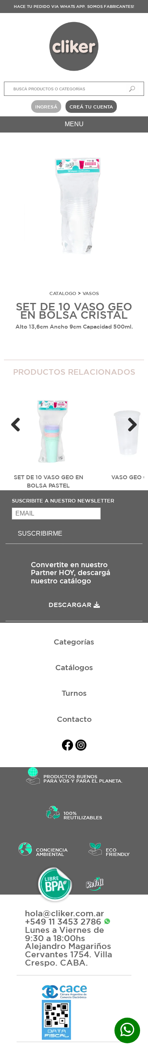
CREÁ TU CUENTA (91, 106)
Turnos (74, 693)
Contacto (74, 719)
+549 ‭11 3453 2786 (64, 921)
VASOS (90, 293)
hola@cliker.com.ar (64, 913)
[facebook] (67, 746)
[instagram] (80, 746)
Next (132, 425)
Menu (74, 124)
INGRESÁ (46, 106)
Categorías (74, 641)
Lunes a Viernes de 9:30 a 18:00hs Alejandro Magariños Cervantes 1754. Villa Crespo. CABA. (68, 946)
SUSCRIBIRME (40, 533)
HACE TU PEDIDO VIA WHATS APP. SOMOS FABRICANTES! (74, 6)
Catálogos (74, 667)
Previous (16, 425)
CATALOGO (62, 293)
